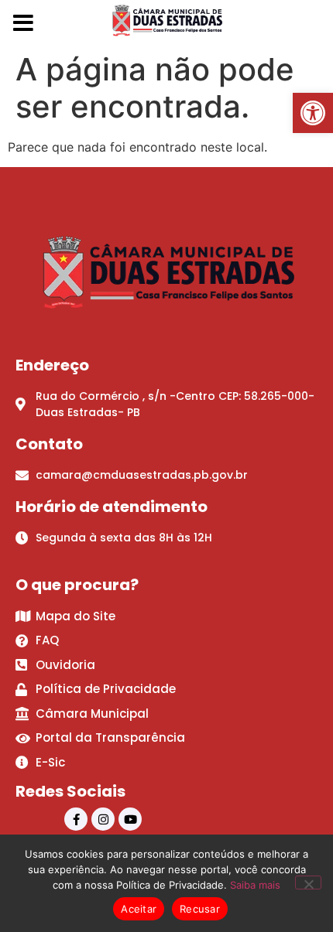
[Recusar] (308, 882)
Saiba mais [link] (255, 885)
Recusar (200, 909)
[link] (313, 113)
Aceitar (138, 909)
